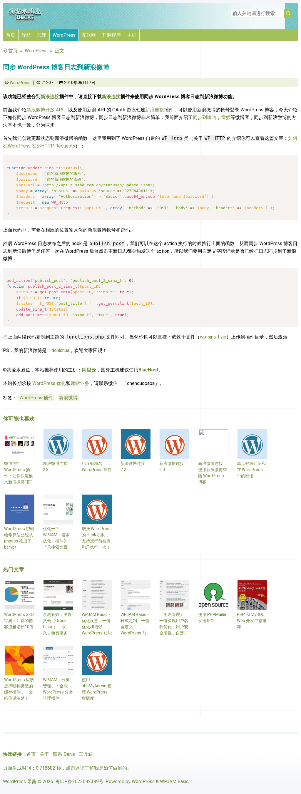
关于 (44, 754)
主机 (131, 35)
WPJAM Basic (174, 781)
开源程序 (111, 35)
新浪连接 (50, 96)
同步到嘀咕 (204, 117)
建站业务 (80, 383)
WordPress (64, 35)
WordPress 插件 (36, 398)
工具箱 (86, 754)
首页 (10, 35)
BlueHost (148, 370)
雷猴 (225, 117)
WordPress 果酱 (19, 781)
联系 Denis (64, 754)
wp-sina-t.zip (213, 337)
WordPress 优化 (49, 383)
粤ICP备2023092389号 (79, 781)
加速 (41, 35)
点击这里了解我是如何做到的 (96, 768)
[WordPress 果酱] (25, 20)
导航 (26, 35)
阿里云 (89, 370)
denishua (60, 350)
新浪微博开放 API (44, 110)
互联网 (89, 35)
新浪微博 (68, 398)
